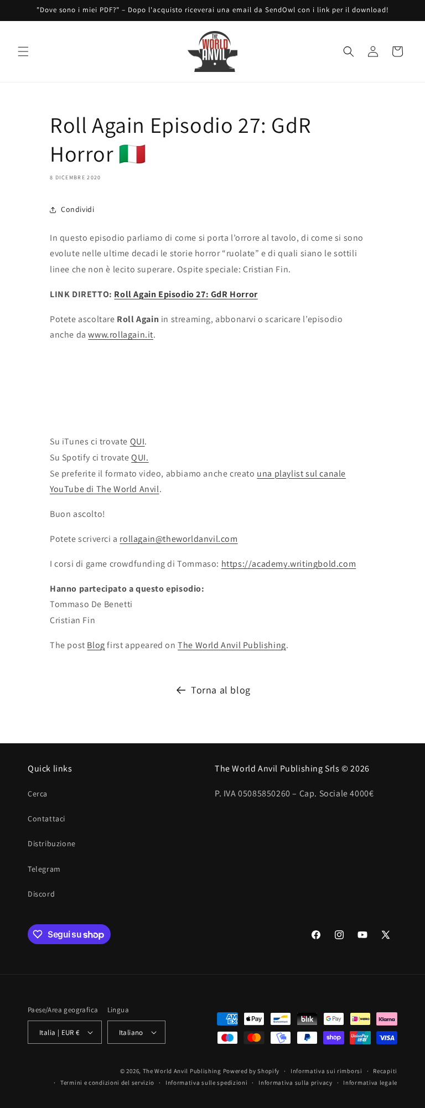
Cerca (38, 794)
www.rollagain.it (120, 334)
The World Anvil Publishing (232, 645)
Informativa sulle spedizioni (206, 1082)
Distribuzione (52, 843)
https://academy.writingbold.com (288, 563)
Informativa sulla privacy (295, 1082)
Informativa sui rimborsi (326, 1071)
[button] (23, 51)
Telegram (44, 869)
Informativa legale (370, 1082)
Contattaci (46, 819)
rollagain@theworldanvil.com (178, 539)
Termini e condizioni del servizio (107, 1082)
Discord (41, 894)
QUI (137, 441)
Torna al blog (221, 690)
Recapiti (385, 1071)
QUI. (139, 457)
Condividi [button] (77, 209)
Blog (96, 645)
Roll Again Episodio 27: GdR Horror (185, 294)
